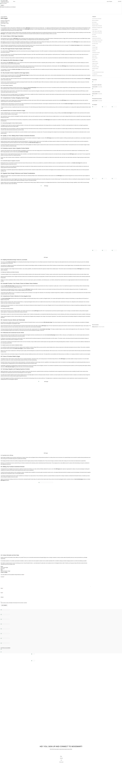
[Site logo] (6, 1)
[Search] (113, 1)
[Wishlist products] (115, 1)
